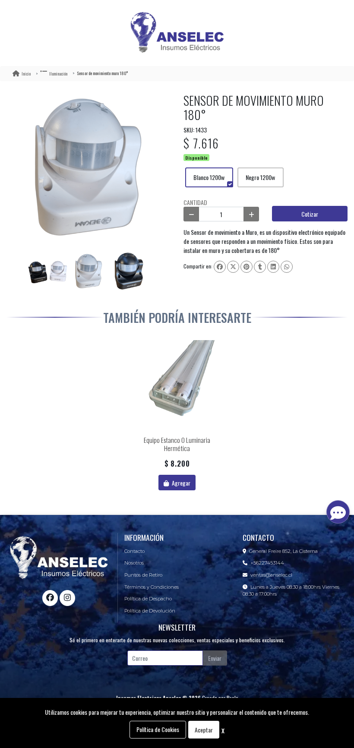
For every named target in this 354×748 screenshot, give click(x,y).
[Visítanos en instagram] (67, 598)
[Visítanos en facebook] (50, 598)
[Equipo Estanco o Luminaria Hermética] (177, 386)
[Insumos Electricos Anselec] (177, 33)
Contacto (134, 551)
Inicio (26, 73)
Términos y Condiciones (151, 587)
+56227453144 (267, 563)
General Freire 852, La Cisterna (283, 551)
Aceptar (204, 729)
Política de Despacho (148, 599)
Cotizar (309, 213)
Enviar (214, 658)
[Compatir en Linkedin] (273, 267)
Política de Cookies (157, 729)
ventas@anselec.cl (271, 575)
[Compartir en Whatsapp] (287, 267)
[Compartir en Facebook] (220, 267)
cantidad (195, 202)
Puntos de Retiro (143, 575)
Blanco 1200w (208, 177)
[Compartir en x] (233, 267)
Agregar (180, 482)
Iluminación (58, 73)
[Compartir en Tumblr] (260, 267)
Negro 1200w (260, 177)
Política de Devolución (149, 611)
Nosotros (134, 563)
